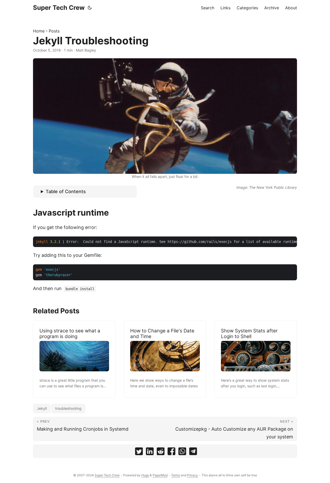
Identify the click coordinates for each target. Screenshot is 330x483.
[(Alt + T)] (90, 7)
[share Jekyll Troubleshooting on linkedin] (150, 452)
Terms (175, 475)
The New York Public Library (273, 187)
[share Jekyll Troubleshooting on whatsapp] (182, 452)
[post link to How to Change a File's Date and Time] (165, 359)
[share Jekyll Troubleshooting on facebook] (171, 452)
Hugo (145, 475)
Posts (54, 31)
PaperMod (160, 475)
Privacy (192, 475)
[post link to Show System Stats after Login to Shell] (256, 359)
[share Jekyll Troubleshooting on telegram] (193, 452)
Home (39, 31)
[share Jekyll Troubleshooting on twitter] (139, 452)
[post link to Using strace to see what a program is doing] (74, 359)
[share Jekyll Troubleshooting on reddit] (160, 452)
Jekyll (42, 408)
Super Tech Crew (59, 7)
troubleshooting (68, 408)
